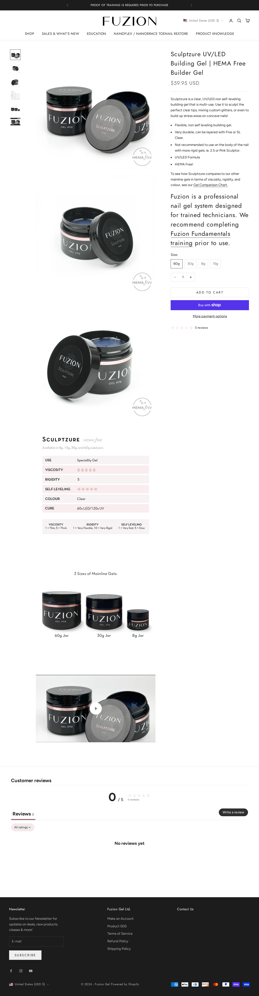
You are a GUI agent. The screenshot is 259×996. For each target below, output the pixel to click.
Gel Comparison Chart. (210, 185)
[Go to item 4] (15, 95)
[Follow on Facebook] (11, 971)
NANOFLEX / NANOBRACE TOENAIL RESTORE (151, 33)
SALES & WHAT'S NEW (60, 33)
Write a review (233, 812)
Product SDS (117, 926)
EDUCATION (96, 33)
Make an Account (120, 919)
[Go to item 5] (15, 109)
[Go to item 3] (15, 82)
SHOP (29, 33)
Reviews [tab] (23, 814)
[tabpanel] (129, 854)
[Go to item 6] (15, 122)
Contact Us (185, 909)
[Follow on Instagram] (21, 971)
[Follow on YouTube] (31, 971)
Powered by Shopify (125, 984)
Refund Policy (117, 941)
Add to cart (209, 292)
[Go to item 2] (15, 68)
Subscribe (25, 955)
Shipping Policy (119, 949)
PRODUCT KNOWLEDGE (215, 33)
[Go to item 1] (15, 54)
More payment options (210, 316)
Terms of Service (120, 933)
